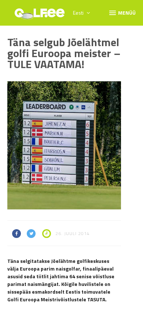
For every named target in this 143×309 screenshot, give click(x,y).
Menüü (122, 12)
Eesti (79, 12)
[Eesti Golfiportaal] (40, 15)
